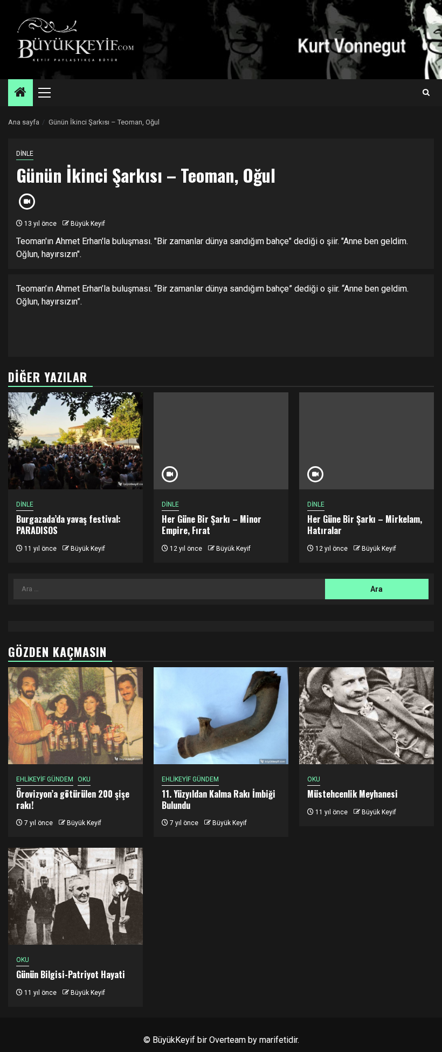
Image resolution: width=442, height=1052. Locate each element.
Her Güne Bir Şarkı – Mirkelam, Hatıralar (364, 525)
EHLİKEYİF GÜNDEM (44, 779)
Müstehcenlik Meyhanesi (352, 793)
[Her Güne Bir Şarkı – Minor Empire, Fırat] (221, 440)
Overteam (227, 1040)
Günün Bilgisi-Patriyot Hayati (70, 974)
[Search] (426, 92)
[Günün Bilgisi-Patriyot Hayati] (75, 896)
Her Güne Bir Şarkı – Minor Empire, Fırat (211, 525)
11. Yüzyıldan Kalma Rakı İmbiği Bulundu (218, 799)
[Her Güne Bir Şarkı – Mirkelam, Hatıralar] (366, 440)
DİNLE (24, 153)
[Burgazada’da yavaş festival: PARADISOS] (75, 440)
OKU (84, 779)
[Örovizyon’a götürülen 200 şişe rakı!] (75, 715)
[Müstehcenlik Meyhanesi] (366, 715)
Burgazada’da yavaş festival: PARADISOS (68, 525)
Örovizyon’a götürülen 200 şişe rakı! (72, 799)
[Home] (20, 93)
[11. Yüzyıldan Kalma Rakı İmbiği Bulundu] (221, 715)
